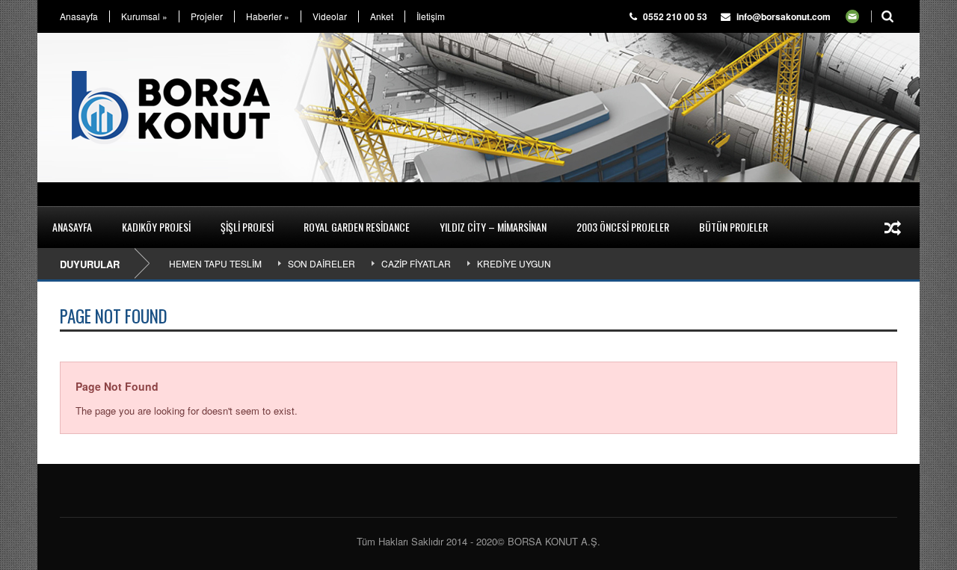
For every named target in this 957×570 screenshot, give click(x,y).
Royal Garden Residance (357, 227)
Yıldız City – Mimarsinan (493, 227)
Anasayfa (79, 16)
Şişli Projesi (247, 227)
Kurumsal (144, 16)
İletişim (430, 16)
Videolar (330, 16)
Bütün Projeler (733, 227)
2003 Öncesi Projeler (622, 227)
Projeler (207, 16)
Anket (381, 16)
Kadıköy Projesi (156, 227)
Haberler (267, 16)
